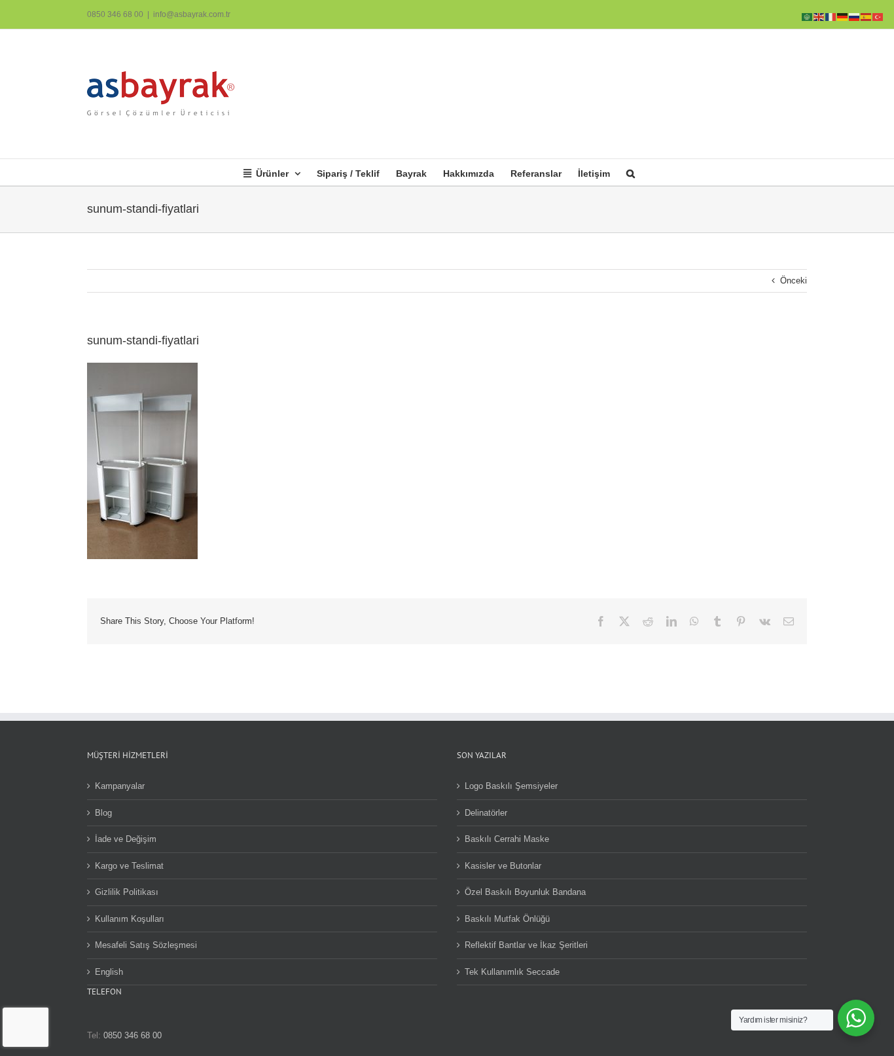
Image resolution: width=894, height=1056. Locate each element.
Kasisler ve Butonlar (503, 866)
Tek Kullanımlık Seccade (512, 972)
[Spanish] (866, 16)
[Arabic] (808, 16)
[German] (843, 16)
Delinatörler (486, 813)
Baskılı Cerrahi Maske (507, 839)
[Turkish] (878, 16)
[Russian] (855, 16)
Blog (103, 813)
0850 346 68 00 (115, 14)
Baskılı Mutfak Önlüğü (507, 919)
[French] (831, 16)
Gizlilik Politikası (126, 892)
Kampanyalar (120, 786)
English (109, 972)
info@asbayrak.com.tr (191, 14)
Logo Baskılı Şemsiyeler (511, 786)
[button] (630, 172)
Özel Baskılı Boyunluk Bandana (525, 892)
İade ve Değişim (125, 839)
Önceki (793, 280)
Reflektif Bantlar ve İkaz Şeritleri (526, 945)
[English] (819, 16)
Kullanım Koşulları (129, 919)
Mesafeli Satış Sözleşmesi (146, 945)
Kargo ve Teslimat (129, 866)
